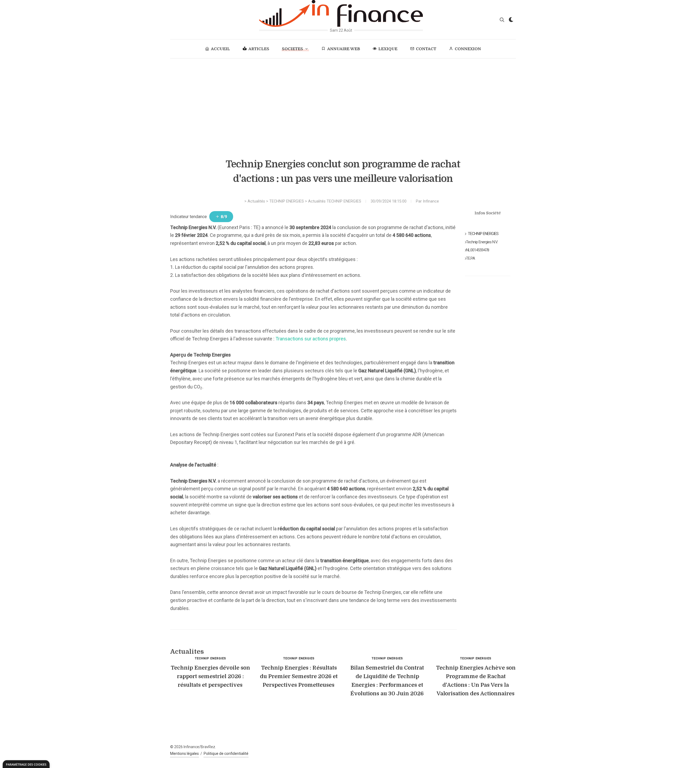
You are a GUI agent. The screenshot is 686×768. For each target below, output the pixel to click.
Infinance (431, 201)
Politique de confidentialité (226, 753)
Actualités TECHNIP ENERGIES (334, 201)
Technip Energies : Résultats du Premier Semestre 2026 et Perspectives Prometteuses (299, 676)
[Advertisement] (343, 98)
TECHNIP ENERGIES (286, 201)
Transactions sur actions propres (310, 338)
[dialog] (26, 764)
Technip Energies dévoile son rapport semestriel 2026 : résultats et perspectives (210, 676)
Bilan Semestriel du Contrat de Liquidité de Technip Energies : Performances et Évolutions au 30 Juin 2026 (387, 681)
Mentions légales (184, 753)
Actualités (256, 201)
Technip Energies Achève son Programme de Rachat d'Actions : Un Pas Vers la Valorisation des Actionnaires (476, 681)
